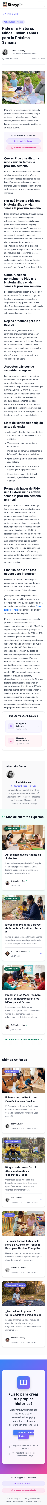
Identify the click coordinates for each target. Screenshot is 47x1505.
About (8, 1502)
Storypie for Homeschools (25, 148)
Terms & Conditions (33, 1502)
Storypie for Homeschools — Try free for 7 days (24, 1454)
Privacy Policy (18, 1502)
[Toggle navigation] (41, 4)
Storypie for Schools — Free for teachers (25, 1446)
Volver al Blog (11, 14)
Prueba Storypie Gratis (26, 1434)
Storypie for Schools (24, 141)
